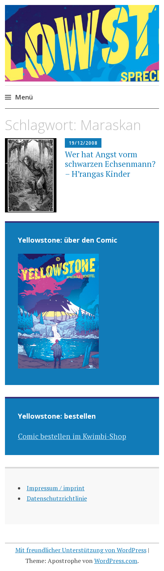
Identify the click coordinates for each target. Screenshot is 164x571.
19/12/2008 (83, 143)
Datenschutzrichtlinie (57, 498)
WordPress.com (115, 560)
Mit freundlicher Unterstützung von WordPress (80, 550)
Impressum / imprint (56, 488)
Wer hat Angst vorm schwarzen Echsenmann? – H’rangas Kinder (110, 164)
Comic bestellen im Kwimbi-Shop (72, 436)
